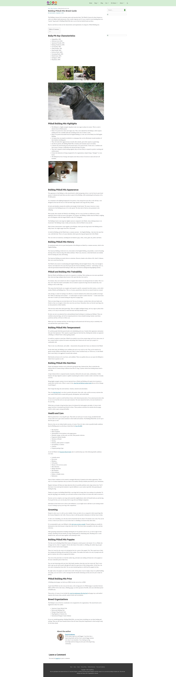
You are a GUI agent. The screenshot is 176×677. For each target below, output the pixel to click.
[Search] (124, 10)
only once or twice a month (78, 524)
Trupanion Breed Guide (65, 452)
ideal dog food (56, 392)
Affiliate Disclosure (91, 666)
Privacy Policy (84, 666)
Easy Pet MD (78, 426)
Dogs (95, 3)
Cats (106, 3)
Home (90, 3)
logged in (57, 658)
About (121, 3)
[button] (127, 3)
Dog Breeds (55, 8)
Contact (78, 666)
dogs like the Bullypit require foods (83, 383)
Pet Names (113, 3)
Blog (102, 3)
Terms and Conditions (100, 666)
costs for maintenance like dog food (79, 593)
